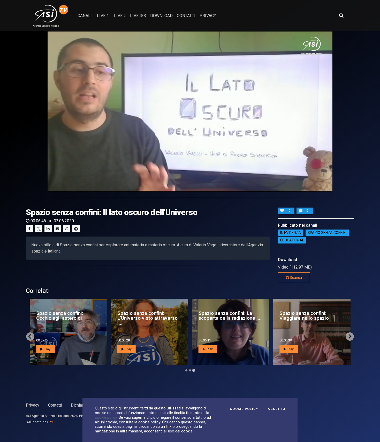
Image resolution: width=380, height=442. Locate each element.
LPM (50, 422)
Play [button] (54, 349)
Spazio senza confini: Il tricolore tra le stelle (69, 315)
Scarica (295, 278)
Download (161, 15)
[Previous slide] (30, 336)
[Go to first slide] (350, 336)
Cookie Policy (244, 408)
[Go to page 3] (194, 370)
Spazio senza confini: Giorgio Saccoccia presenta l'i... (318, 318)
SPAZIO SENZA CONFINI (327, 233)
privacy (208, 15)
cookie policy (106, 417)
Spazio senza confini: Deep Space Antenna (236, 315)
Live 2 (120, 15)
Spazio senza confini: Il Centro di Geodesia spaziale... (150, 318)
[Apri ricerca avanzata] (341, 15)
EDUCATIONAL (292, 240)
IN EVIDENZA (290, 233)
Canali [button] (85, 15)
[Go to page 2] (190, 370)
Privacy (32, 405)
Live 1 (103, 15)
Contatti (55, 405)
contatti (186, 15)
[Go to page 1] (186, 370)
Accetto (276, 408)
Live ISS (138, 15)
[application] (190, 111)
